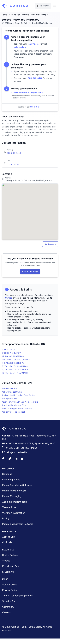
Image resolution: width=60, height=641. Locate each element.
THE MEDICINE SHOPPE (13, 363)
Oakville (35, 14)
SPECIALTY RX (8, 349)
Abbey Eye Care (9, 388)
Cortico (8, 298)
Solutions (7, 474)
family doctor (34, 44)
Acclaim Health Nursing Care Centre (18, 395)
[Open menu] (55, 6)
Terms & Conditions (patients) (17, 595)
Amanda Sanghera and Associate (17, 408)
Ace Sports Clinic (9, 398)
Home (4, 14)
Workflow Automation (13, 512)
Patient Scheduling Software (17, 485)
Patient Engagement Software (17, 524)
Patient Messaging (11, 496)
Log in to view (13, 164)
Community (8, 606)
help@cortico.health (16, 452)
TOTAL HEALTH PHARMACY (15, 366)
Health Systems (10, 555)
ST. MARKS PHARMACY (13, 356)
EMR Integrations (11, 479)
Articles (6, 560)
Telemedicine (9, 507)
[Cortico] (15, 6)
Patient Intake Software (14, 490)
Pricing (5, 518)
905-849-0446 (14, 153)
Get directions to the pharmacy (28, 92)
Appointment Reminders (14, 501)
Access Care (8, 536)
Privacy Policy (9, 590)
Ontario (25, 14)
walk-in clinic (20, 47)
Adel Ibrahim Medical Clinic (14, 405)
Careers (6, 612)
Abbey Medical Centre (12, 392)
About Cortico (9, 584)
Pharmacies (14, 14)
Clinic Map (7, 542)
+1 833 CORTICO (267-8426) (21, 447)
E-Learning (8, 571)
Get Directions (50, 244)
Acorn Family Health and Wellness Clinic (20, 402)
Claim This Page (30, 271)
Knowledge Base (11, 566)
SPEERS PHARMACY (11, 353)
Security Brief (9, 601)
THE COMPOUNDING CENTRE (16, 359)
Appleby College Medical (13, 412)
